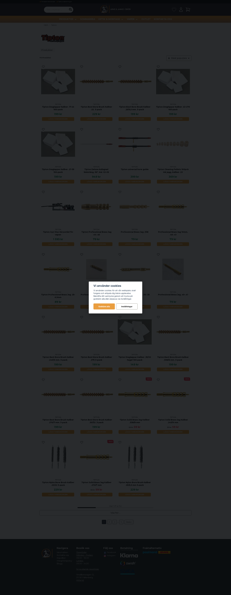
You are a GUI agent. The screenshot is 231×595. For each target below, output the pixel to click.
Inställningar (126, 306)
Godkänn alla (104, 306)
